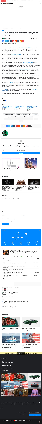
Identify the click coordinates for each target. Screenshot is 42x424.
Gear (6, 28)
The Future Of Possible (13, 306)
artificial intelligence (8, 402)
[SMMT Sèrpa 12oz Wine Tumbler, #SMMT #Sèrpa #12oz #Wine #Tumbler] (34, 182)
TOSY (36, 118)
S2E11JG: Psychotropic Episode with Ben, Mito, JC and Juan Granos (15, 266)
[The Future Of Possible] (5, 308)
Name (3, 211)
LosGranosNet (17, 420)
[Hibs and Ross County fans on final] (5, 298)
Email (3, 215)
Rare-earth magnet (29, 116)
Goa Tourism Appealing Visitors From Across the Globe (18, 301)
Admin (5, 38)
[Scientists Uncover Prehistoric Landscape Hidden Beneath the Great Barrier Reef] (11, 338)
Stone (23, 118)
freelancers (29, 402)
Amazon (18, 49)
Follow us (2, 406)
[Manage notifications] (39, 422)
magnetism (35, 114)
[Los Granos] (8, 3)
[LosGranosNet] (21, 7)
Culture (16, 402)
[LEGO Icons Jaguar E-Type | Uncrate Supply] (31, 322)
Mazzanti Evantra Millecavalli (14, 292)
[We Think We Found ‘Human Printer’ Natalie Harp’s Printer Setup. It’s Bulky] (7, 392)
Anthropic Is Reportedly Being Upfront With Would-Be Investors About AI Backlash (30, 346)
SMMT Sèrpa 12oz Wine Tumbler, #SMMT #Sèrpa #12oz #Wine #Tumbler (33, 187)
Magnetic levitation (26, 114)
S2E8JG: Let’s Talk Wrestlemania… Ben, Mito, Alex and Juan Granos (15, 275)
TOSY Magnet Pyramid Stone (26, 47)
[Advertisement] (21, 18)
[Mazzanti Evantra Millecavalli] (5, 294)
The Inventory (29, 118)
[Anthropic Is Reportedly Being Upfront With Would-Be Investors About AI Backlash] (31, 338)
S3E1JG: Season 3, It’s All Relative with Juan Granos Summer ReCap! (15, 263)
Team (35, 422)
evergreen (25, 402)
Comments (34, 283)
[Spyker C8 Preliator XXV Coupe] (11, 322)
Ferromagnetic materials (10, 114)
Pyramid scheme (19, 116)
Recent (20, 283)
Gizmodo (34, 402)
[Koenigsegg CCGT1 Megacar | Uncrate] (34, 385)
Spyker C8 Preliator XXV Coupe (10, 328)
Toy (21, 121)
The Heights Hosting (29, 420)
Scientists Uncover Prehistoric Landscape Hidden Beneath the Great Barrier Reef (10, 346)
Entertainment (20, 402)
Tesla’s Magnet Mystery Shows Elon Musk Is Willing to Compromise (32, 107)
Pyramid (11, 116)
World (38, 422)
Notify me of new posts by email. (8, 221)
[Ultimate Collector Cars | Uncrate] (5, 289)
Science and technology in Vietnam (12, 118)
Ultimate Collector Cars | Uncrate (14, 287)
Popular (7, 283)
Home (4, 28)
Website (23, 215)
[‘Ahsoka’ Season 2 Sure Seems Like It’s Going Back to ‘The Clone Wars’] (34, 392)
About (33, 422)
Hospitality (38, 402)
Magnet (18, 114)
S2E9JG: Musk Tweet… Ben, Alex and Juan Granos (12, 272)
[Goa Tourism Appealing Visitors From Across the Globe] (5, 303)
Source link (4, 95)
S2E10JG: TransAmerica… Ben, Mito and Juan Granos (13, 269)
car (12, 402)
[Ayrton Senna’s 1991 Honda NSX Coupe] (7, 377)
